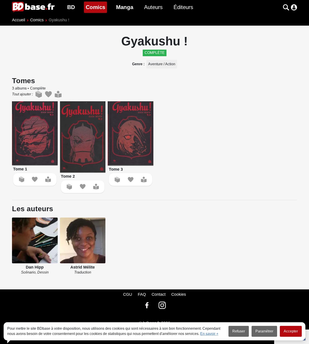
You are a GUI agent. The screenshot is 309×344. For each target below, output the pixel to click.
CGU (127, 294)
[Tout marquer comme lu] (58, 94)
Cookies (178, 294)
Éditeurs (183, 7)
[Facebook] (146, 305)
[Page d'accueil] (33, 7)
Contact (159, 294)
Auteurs (153, 7)
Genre (137, 64)
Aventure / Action (161, 64)
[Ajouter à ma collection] (21, 179)
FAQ (142, 294)
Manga (124, 7)
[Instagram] (162, 305)
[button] (278, 7)
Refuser (238, 331)
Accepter (291, 331)
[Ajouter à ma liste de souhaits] (35, 179)
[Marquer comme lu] (48, 179)
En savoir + (209, 334)
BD (71, 7)
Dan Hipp (35, 267)
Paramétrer (264, 331)
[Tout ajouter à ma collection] (39, 94)
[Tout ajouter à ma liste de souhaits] (48, 94)
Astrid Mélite (82, 267)
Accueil (18, 20)
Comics (96, 7)
